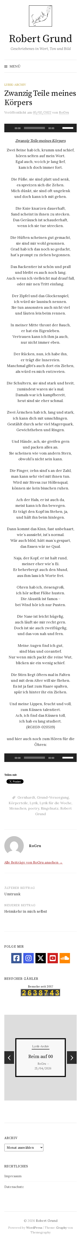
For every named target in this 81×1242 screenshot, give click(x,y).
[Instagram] (28, 958)
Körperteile (18, 803)
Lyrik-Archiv (15, 85)
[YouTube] (53, 958)
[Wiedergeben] (10, 128)
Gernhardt (26, 797)
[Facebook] (16, 958)
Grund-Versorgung (53, 797)
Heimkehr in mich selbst (25, 911)
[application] (40, 128)
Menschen (17, 808)
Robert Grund (40, 39)
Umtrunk (12, 894)
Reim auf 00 (40, 1057)
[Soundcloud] (65, 958)
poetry (33, 808)
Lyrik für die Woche (55, 803)
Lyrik (34, 803)
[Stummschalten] (59, 128)
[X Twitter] (40, 958)
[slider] (68, 127)
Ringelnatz (50, 808)
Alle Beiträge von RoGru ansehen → (33, 862)
